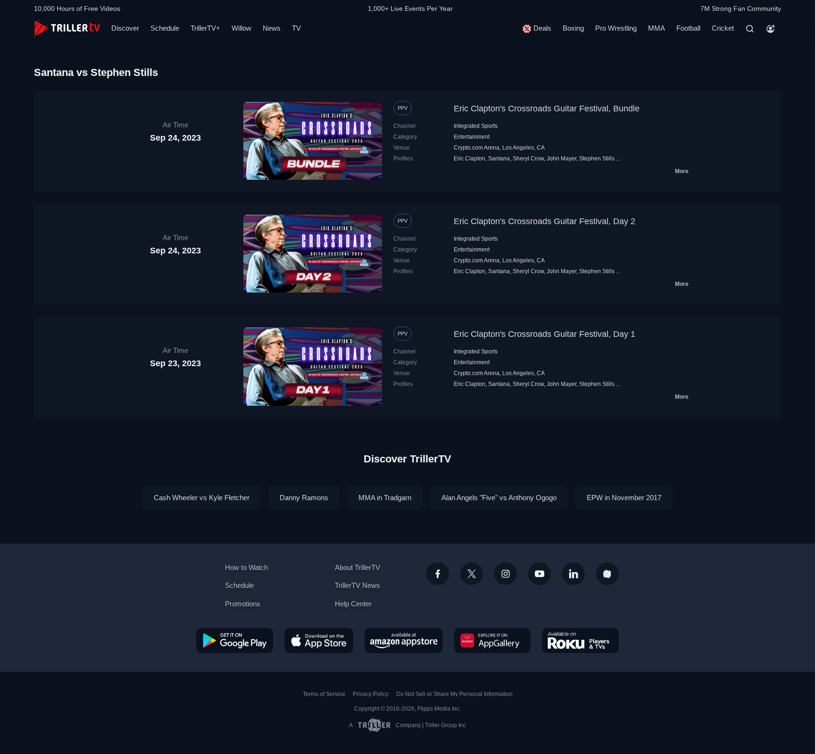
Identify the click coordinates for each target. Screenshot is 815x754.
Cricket (723, 28)
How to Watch (246, 567)
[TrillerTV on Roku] (580, 640)
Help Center (353, 604)
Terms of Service (324, 694)
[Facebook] (437, 573)
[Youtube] (539, 573)
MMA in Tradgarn (384, 498)
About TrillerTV (357, 567)
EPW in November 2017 (624, 498)
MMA (656, 28)
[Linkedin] (573, 573)
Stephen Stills (597, 158)
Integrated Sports (476, 126)
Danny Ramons (304, 498)
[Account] (770, 28)
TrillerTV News (357, 585)
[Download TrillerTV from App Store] (318, 640)
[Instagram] (505, 573)
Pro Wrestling (616, 28)
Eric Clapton (469, 158)
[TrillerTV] (67, 28)
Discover (125, 28)
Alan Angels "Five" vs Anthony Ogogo (499, 498)
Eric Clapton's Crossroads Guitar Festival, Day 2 (544, 221)
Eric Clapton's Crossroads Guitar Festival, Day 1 (544, 334)
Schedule (164, 28)
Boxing (573, 28)
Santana (499, 158)
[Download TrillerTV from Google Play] (234, 640)
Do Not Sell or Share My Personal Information (454, 694)
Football (688, 28)
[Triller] (607, 573)
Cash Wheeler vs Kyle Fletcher (201, 498)
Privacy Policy (371, 694)
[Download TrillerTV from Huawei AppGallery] (492, 640)
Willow (241, 28)
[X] (471, 573)
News (272, 28)
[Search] (750, 28)
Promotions (242, 604)
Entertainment (472, 137)
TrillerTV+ (205, 28)
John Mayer (561, 158)
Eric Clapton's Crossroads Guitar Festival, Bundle (547, 108)
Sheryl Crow (528, 158)
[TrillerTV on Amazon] (404, 640)
